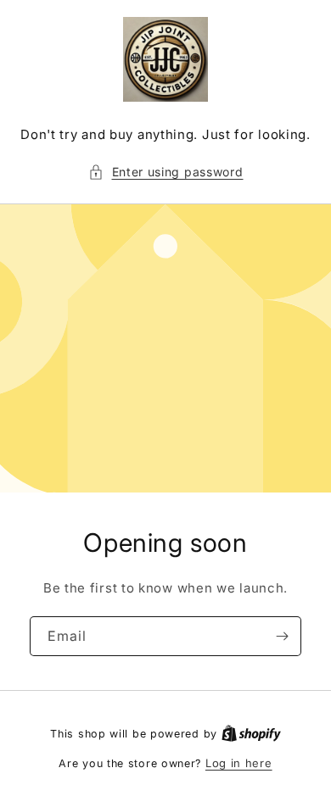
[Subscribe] (281, 636)
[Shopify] (251, 733)
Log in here (238, 763)
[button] (166, 171)
